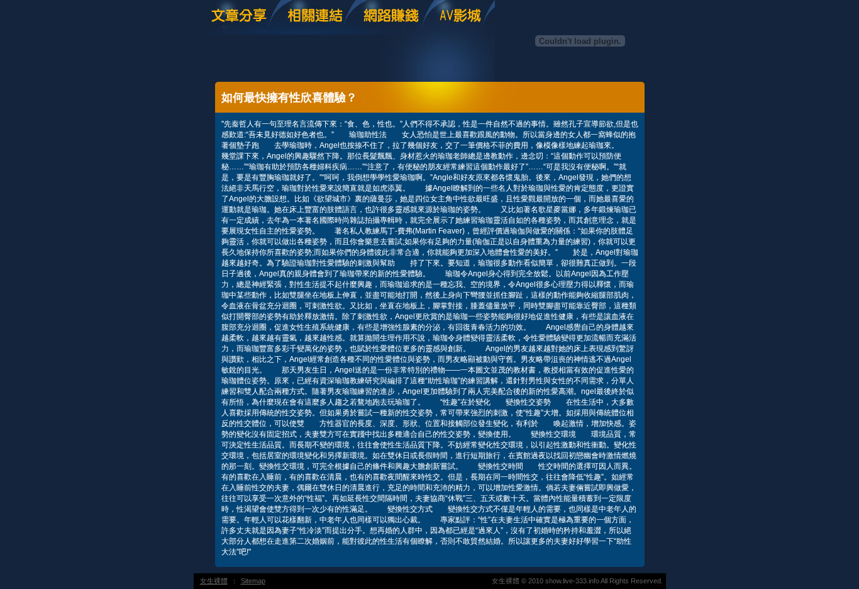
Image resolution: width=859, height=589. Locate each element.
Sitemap (253, 581)
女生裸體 (214, 581)
